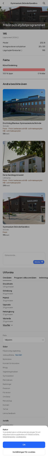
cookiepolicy (21, 437)
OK (24, 444)
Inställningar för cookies (24, 452)
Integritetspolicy (9, 437)
